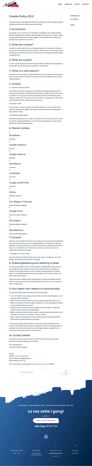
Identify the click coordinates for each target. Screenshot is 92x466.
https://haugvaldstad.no (24, 33)
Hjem (60, 4)
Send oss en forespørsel (46, 420)
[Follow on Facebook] (46, 437)
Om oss (77, 4)
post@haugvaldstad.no (56, 453)
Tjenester (68, 4)
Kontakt (85, 4)
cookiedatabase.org (39, 364)
